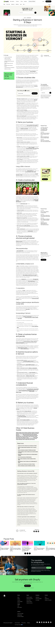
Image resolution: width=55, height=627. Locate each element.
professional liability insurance (28, 361)
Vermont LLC (23, 279)
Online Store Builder (20, 613)
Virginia (17, 439)
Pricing (22, 1)
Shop (45, 597)
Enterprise (25, 1)
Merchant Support (29, 597)
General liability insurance (30, 364)
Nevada (34, 435)
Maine (24, 434)
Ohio (21, 437)
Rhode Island (35, 437)
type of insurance (32, 372)
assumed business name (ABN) (30, 171)
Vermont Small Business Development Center (26, 390)
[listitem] (27, 546)
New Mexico (26, 436)
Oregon (27, 437)
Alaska (20, 432)
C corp (24, 290)
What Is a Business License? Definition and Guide (26, 465)
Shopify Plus (47, 598)
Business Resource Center (22, 347)
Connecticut (37, 432)
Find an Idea (8, 4)
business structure (19, 241)
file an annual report (31, 281)
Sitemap (28, 622)
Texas (31, 438)
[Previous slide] (25, 553)
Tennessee (28, 438)
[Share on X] (36, 531)
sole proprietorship (20, 250)
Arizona (23, 432)
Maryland (26, 434)
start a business (33, 71)
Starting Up (12, 4)
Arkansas (26, 432)
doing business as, (30, 170)
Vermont (35, 438)
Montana (28, 435)
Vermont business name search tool (32, 148)
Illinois (30, 433)
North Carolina (34, 436)
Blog (4, 4)
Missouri (25, 435)
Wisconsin (29, 439)
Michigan (35, 434)
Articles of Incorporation (27, 316)
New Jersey (22, 436)
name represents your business (32, 125)
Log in (43, 1)
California (29, 432)
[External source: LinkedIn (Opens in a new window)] (48, 622)
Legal (18, 605)
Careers (18, 598)
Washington (21, 439)
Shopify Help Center (30, 598)
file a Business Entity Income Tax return (30, 275)
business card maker (24, 128)
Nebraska (31, 435)
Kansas (37, 433)
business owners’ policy (30, 375)
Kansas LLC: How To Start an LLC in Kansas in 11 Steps (27, 445)
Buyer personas (27, 225)
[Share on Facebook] (34, 531)
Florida (20, 433)
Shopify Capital (18, 392)
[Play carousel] (27, 553)
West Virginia (25, 439)
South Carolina (18, 438)
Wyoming (33, 439)
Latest (21, 4)
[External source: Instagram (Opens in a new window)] (44, 622)
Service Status (19, 607)
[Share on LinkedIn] (38, 531)
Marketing (17, 4)
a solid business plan (23, 203)
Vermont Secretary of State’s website (31, 317)
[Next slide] (30, 553)
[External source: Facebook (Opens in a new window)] (37, 622)
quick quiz (35, 99)
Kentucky (17, 434)
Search (49, 4)
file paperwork (35, 279)
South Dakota (23, 438)
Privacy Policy (47, 97)
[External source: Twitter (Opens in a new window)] (39, 622)
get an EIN (27, 309)
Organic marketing (26, 419)
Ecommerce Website (20, 616)
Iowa (35, 433)
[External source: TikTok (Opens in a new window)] (46, 622)
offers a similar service (25, 348)
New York (30, 436)
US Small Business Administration (33, 389)
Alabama (17, 432)
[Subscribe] (35, 13)
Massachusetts (31, 434)
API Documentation (39, 598)
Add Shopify (43, 259)
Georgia (23, 433)
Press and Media (19, 601)
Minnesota (18, 435)
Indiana (33, 433)
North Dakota (18, 437)
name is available (31, 147)
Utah (33, 438)
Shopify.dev (37, 597)
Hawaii (26, 433)
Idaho (28, 433)
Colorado (33, 432)
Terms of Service (17, 622)
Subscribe (48, 567)
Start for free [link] (35, 93)
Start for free (48, 1)
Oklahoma (24, 437)
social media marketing (22, 416)
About (18, 597)
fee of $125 (20, 318)
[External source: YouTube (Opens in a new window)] (41, 622)
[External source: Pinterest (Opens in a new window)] (50, 622)
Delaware (17, 433)
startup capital (31, 391)
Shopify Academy (29, 601)
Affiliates (18, 604)
